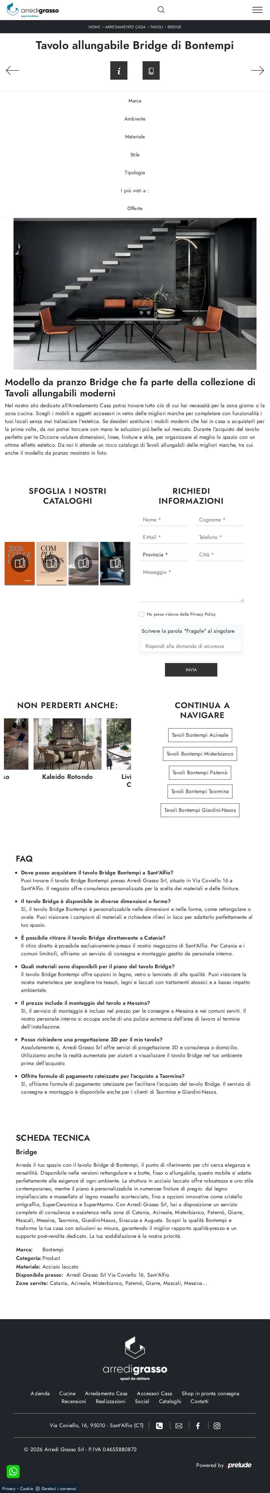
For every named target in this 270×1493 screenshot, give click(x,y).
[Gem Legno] (12, 70)
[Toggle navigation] (257, 10)
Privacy (8, 1488)
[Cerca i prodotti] (161, 9)
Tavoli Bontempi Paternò (200, 772)
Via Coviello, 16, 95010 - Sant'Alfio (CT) (97, 1425)
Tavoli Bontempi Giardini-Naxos (200, 810)
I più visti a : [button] (135, 190)
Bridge (175, 27)
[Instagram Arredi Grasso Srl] (217, 1425)
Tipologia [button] (135, 172)
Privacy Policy (203, 614)
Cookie (27, 1488)
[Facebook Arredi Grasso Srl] (198, 1425)
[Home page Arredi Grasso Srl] (33, 10)
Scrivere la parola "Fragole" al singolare (188, 631)
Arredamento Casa (125, 27)
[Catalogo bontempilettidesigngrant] (52, 563)
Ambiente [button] (135, 118)
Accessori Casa (154, 1393)
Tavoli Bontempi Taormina (200, 791)
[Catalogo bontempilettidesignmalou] (83, 563)
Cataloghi (170, 1401)
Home (94, 27)
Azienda (40, 1393)
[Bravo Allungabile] (257, 70)
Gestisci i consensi (58, 1488)
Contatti (199, 1401)
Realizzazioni (110, 1401)
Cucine (67, 1393)
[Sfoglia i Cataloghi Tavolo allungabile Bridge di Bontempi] (151, 70)
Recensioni (74, 1401)
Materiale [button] (135, 136)
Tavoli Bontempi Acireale (200, 735)
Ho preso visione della (181, 614)
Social (142, 1401)
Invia (191, 670)
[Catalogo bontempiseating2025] (115, 563)
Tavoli (156, 27)
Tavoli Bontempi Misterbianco (200, 754)
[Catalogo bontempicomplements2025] (20, 563)
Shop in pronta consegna (210, 1393)
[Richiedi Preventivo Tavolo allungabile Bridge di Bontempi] (118, 70)
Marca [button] (134, 100)
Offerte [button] (135, 208)
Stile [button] (135, 154)
